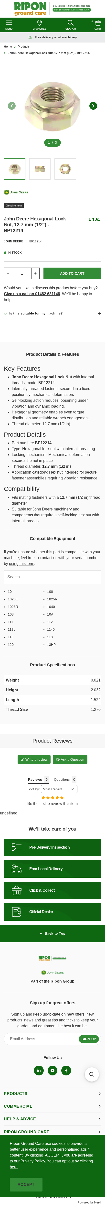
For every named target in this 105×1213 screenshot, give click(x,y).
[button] (92, 1074)
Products (24, 46)
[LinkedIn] (39, 1070)
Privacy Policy (33, 1161)
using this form (21, 564)
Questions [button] (62, 779)
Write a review (36, 759)
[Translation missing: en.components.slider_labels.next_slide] (93, 106)
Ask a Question (72, 759)
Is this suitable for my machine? (36, 313)
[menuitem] (39, 1070)
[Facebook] (66, 1070)
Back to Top (55, 933)
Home (8, 46)
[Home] (52, 9)
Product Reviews (52, 741)
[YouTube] (52, 1070)
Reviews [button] (35, 779)
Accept (26, 1184)
